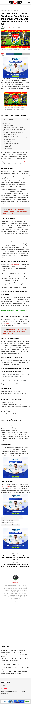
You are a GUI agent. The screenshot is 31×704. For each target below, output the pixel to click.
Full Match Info (7, 141)
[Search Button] (29, 2)
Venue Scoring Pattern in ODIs (11, 145)
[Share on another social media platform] (26, 54)
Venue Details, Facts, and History (11, 143)
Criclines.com (7, 685)
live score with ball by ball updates (13, 515)
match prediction (14, 264)
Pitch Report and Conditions (9, 134)
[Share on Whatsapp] (18, 54)
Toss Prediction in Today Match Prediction (13, 132)
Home (2, 9)
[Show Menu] (2, 2)
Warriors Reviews (7, 123)
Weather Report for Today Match (11, 136)
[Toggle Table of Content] (26, 120)
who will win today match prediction (10, 524)
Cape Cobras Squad (8, 148)
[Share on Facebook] (10, 54)
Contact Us (15, 691)
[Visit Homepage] (15, 2)
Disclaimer (22, 691)
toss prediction (7, 323)
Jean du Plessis (5, 486)
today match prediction (21, 162)
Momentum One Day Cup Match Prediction (12, 518)
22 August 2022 (16, 27)
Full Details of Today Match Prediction (12, 122)
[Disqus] (15, 626)
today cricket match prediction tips (10, 520)
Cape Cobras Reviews (8, 125)
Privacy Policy (8, 691)
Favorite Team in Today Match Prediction (13, 127)
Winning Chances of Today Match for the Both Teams (14, 130)
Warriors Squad (7, 146)
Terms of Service (4, 693)
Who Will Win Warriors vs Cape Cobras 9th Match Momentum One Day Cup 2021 (15, 138)
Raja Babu (8, 27)
